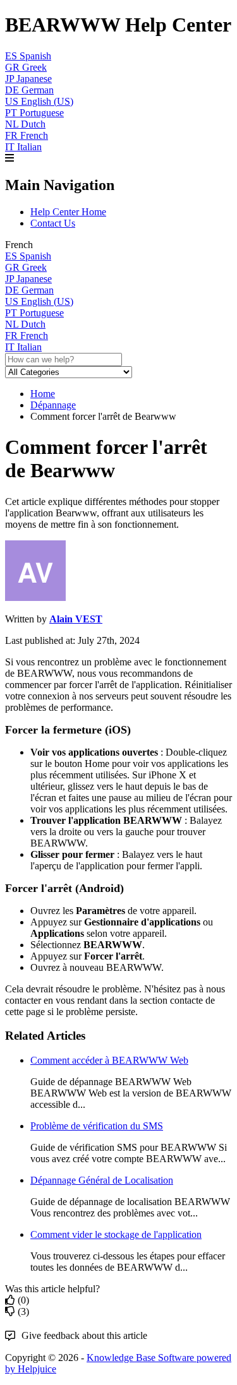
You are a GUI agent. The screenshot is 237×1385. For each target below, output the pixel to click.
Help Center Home (68, 211)
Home (42, 393)
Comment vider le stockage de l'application (116, 1234)
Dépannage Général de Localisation (101, 1180)
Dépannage (53, 405)
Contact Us (52, 223)
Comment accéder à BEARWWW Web (109, 1060)
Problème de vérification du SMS (96, 1125)
